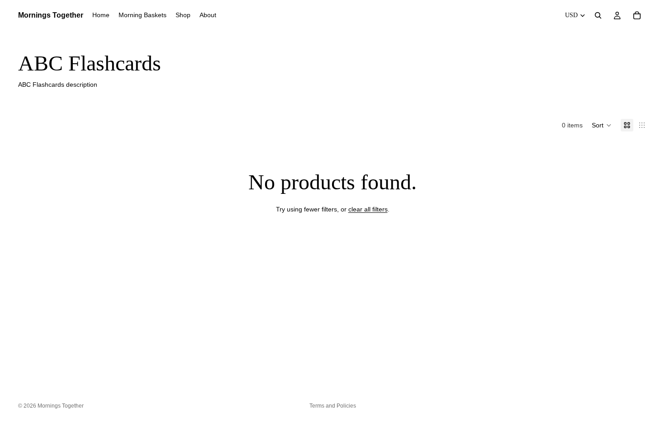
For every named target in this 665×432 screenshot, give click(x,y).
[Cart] (637, 15)
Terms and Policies (332, 406)
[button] (602, 125)
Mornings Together (61, 406)
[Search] (598, 15)
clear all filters (368, 209)
